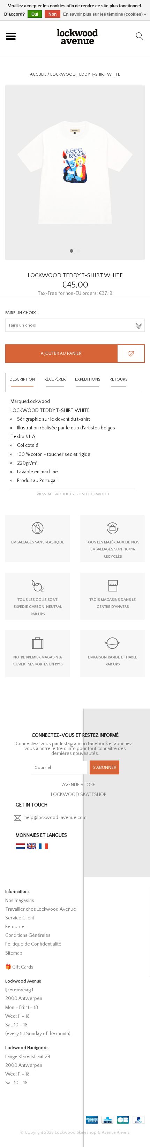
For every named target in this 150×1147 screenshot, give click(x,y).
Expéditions (87, 379)
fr (43, 846)
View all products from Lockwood (73, 494)
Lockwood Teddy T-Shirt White (85, 74)
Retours (118, 379)
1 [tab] (71, 251)
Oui (34, 14)
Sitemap (13, 953)
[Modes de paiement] (91, 1118)
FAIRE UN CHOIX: (21, 313)
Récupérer (55, 379)
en (31, 846)
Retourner (15, 927)
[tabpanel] (75, 172)
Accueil (38, 74)
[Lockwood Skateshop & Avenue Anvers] (77, 36)
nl (20, 846)
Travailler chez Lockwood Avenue (40, 909)
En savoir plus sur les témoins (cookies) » (104, 14)
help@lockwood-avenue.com (55, 817)
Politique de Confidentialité (33, 944)
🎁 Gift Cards (19, 967)
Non (52, 14)
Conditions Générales (28, 935)
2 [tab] (78, 251)
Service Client (19, 918)
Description (22, 379)
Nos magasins (19, 900)
